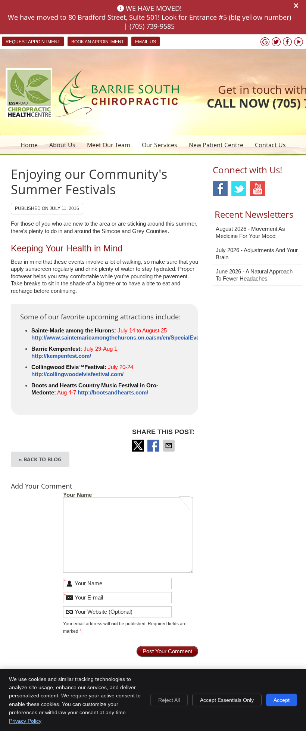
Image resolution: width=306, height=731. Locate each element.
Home (29, 145)
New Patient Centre (216, 145)
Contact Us (270, 145)
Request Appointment (33, 41)
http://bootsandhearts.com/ (113, 392)
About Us (62, 145)
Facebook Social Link (220, 188)
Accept (282, 700)
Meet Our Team (108, 145)
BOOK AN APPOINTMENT (97, 41)
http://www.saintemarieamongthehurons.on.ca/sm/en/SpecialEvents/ (120, 337)
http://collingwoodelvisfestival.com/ (77, 374)
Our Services (159, 145)
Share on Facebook (154, 446)
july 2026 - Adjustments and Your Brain (257, 254)
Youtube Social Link (257, 188)
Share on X (139, 446)
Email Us (145, 41)
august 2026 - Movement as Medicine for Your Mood (250, 232)
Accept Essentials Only (227, 700)
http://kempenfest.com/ (61, 356)
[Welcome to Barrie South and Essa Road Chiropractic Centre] (92, 116)
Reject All (169, 700)
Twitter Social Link (238, 188)
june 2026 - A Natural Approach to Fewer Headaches (254, 275)
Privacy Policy (25, 721)
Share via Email (169, 446)
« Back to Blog (40, 459)
